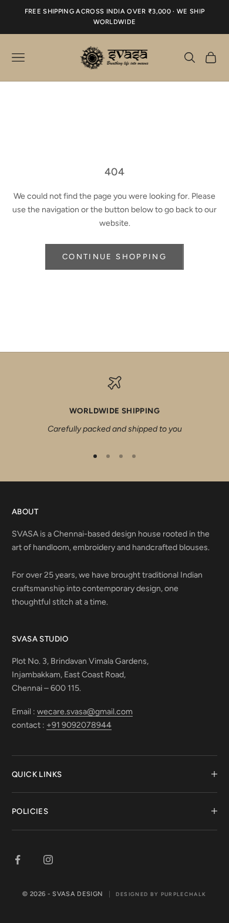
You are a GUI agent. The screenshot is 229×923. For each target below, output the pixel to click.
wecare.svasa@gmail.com (85, 712)
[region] (114, 406)
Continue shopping (114, 256)
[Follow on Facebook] (17, 860)
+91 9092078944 (79, 725)
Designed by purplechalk (161, 894)
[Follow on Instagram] (48, 860)
